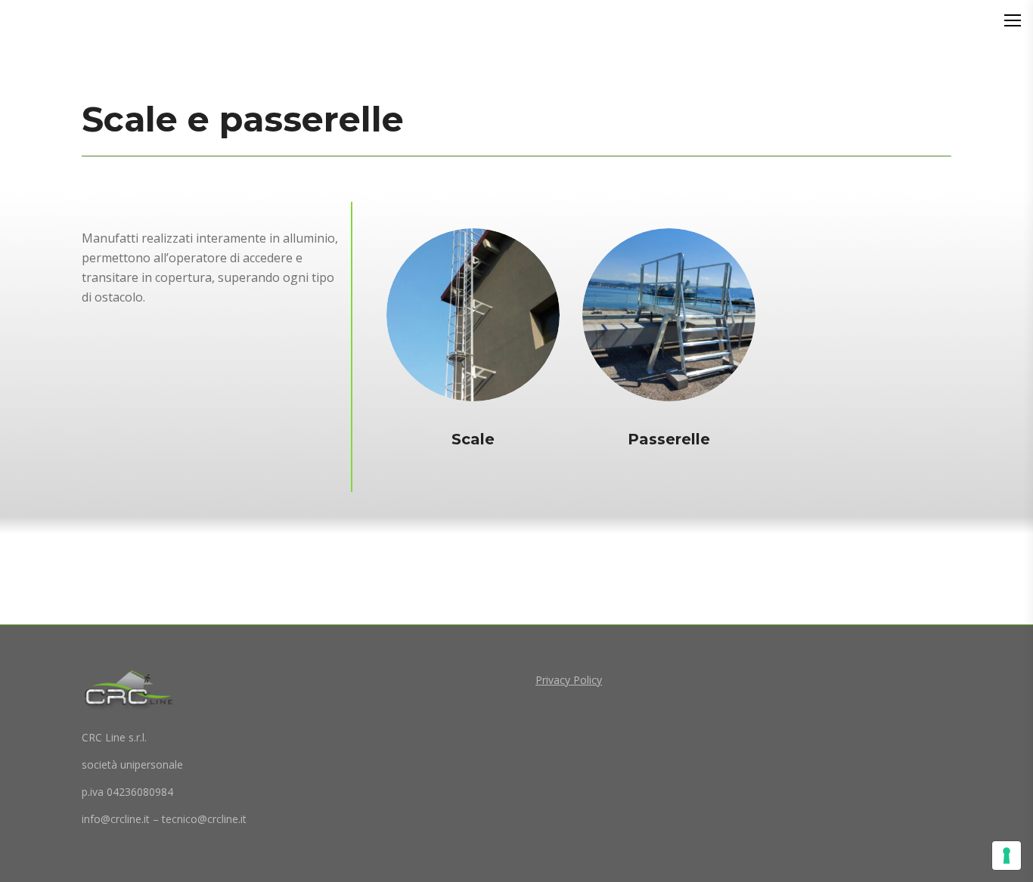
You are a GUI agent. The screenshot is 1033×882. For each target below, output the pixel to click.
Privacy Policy (568, 680)
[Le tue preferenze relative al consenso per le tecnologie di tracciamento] (1006, 855)
